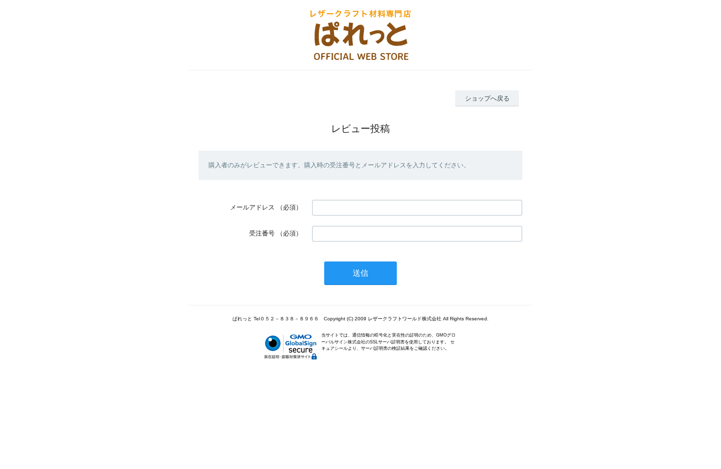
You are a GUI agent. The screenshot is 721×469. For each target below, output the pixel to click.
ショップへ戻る (487, 98)
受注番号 (262, 233)
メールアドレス (252, 207)
